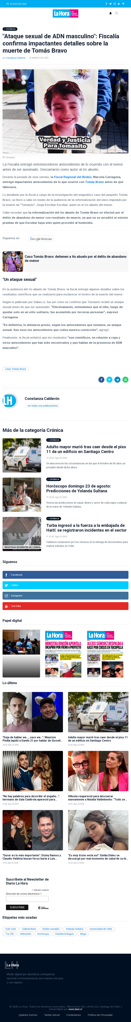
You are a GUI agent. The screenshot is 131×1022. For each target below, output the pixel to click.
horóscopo (43, 933)
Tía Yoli (9, 933)
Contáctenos (73, 1014)
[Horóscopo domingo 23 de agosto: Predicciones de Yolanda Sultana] (22, 495)
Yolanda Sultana (74, 929)
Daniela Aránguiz (64, 933)
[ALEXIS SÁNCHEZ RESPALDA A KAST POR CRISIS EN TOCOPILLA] (105, 653)
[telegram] (123, 4)
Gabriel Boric (29, 929)
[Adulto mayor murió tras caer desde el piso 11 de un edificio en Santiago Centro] (22, 455)
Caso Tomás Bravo (15, 369)
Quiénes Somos (28, 1014)
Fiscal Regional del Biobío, (73, 177)
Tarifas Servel (52, 1014)
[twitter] (111, 4)
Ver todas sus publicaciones (42, 405)
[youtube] (119, 4)
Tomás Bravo (94, 182)
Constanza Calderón (15, 58)
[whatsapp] (125, 380)
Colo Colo (10, 929)
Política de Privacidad (100, 1014)
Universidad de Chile (101, 929)
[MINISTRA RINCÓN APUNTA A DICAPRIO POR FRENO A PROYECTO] (63, 653)
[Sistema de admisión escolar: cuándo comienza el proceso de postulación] (21, 653)
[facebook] (106, 4)
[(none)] (10, 400)
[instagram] (115, 4)
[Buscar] (116, 13)
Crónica (55, 430)
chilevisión (25, 933)
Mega (83, 933)
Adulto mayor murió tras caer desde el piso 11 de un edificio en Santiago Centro (86, 449)
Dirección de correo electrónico (24, 893)
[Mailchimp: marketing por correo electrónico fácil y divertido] (43, 910)
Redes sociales (50, 929)
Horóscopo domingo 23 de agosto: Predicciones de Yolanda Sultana (78, 488)
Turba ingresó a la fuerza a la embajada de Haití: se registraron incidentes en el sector (86, 528)
